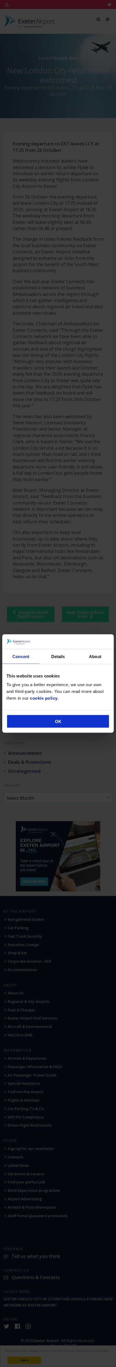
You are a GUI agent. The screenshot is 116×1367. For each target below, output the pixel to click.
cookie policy (44, 698)
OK (58, 721)
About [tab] (95, 656)
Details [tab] (58, 656)
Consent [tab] (20, 656)
